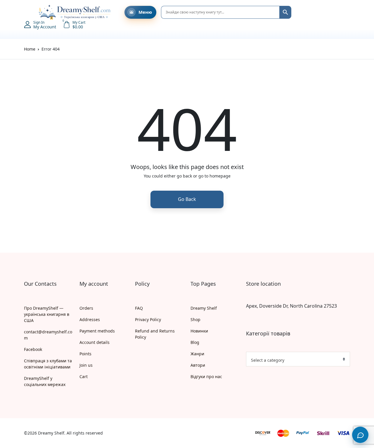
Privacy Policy (148, 319)
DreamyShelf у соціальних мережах (44, 381)
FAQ (139, 308)
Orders (86, 308)
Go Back (187, 199)
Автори (198, 365)
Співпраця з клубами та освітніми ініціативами (48, 364)
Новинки (199, 331)
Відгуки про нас (206, 376)
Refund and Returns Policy (155, 334)
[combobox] (298, 359)
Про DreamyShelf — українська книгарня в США (46, 314)
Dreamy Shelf (204, 308)
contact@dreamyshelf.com (48, 335)
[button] (27, 12)
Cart (83, 376)
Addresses (89, 319)
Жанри (197, 353)
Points (85, 353)
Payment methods (97, 331)
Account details (94, 342)
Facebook (33, 349)
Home (29, 49)
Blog (195, 342)
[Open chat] (360, 434)
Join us (86, 365)
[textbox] (295, 360)
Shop (195, 319)
